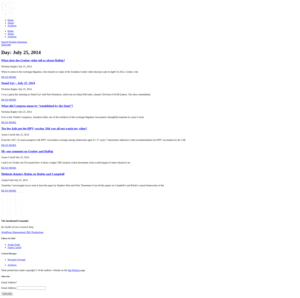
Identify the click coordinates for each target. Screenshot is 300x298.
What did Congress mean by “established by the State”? (37, 106)
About (11, 23)
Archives (12, 25)
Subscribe (7, 294)
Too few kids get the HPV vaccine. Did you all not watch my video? (44, 128)
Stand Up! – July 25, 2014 (18, 83)
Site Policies (74, 270)
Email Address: (9, 288)
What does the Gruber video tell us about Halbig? (33, 60)
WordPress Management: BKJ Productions (22, 232)
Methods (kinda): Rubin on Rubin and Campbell (32, 174)
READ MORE (8, 77)
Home (11, 20)
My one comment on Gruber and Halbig (27, 151)
